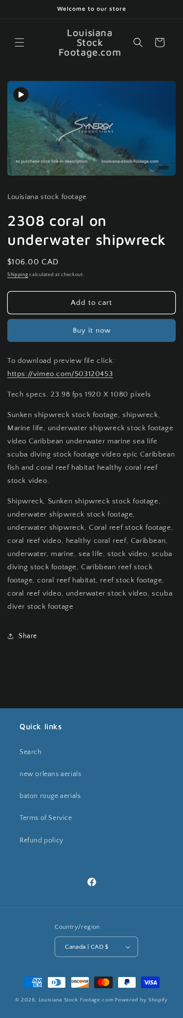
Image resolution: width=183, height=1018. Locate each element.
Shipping (17, 275)
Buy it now (92, 330)
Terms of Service (46, 818)
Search (31, 752)
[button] (19, 42)
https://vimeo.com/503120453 (60, 374)
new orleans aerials (50, 774)
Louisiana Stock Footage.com (76, 1000)
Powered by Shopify (141, 1000)
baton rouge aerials (50, 796)
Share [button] (28, 636)
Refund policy (41, 840)
